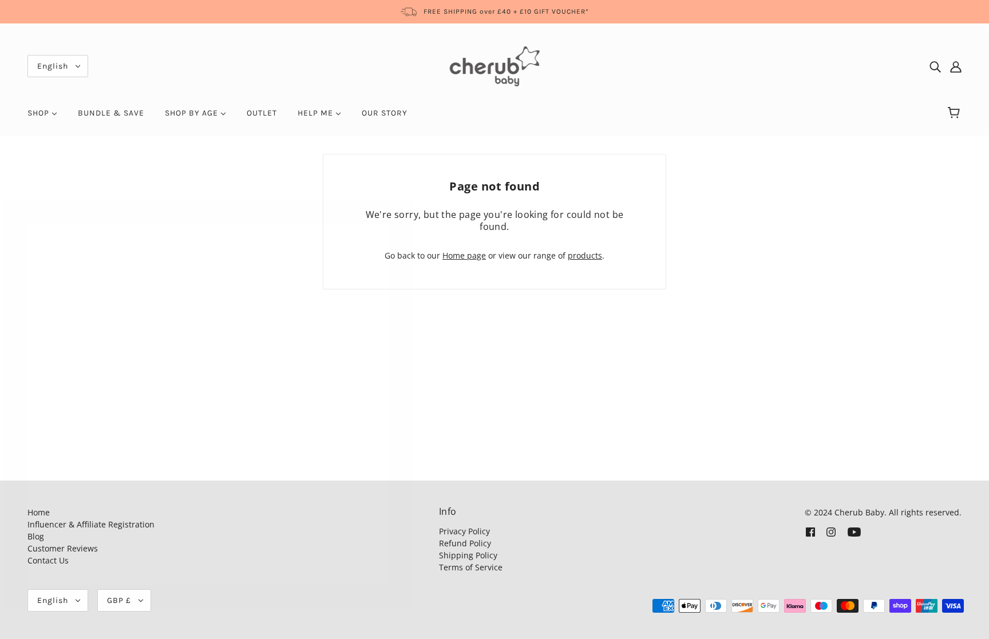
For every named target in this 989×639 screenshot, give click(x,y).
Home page (464, 255)
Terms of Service (471, 567)
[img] (935, 66)
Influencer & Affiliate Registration (91, 524)
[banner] (495, 65)
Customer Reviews (62, 548)
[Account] (956, 66)
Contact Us (48, 560)
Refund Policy (465, 543)
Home (38, 512)
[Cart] (955, 113)
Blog (35, 536)
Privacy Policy (464, 531)
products (585, 255)
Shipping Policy (468, 555)
